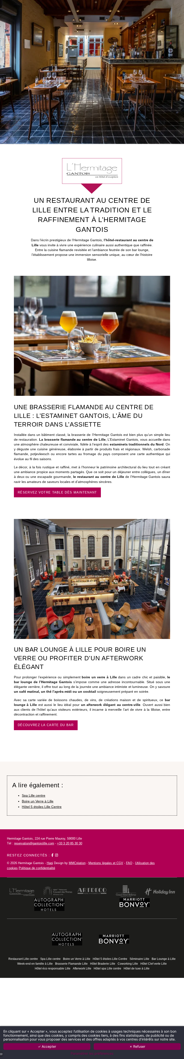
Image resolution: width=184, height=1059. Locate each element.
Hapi (50, 863)
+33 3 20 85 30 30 (69, 843)
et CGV (117, 863)
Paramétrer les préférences (92, 1053)
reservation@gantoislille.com (34, 843)
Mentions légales (100, 863)
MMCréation (77, 863)
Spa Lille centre (33, 795)
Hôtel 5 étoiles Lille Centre (42, 807)
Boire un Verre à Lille (37, 801)
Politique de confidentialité (37, 868)
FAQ (129, 863)
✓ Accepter (47, 1046)
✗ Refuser (137, 1046)
